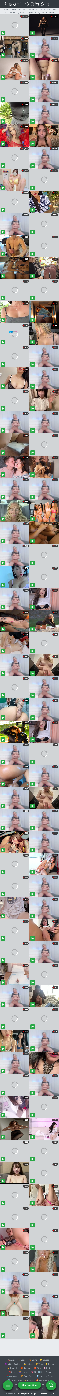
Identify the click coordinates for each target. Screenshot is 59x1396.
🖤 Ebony (22, 1360)
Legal (52, 1394)
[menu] (8, 1385)
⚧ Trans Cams (27, 1376)
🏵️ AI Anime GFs (43, 1380)
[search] (51, 1385)
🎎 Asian (11, 1360)
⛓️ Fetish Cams (15, 1380)
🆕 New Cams (44, 1372)
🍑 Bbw (37, 1368)
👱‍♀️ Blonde (49, 1364)
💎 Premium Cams (45, 1376)
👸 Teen (39, 1364)
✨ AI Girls (29, 1380)
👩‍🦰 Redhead (26, 1368)
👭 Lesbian (24, 1372)
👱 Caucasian (46, 1360)
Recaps (33, 1394)
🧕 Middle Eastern (13, 1364)
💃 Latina (33, 1360)
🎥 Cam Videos (44, 1384)
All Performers (43, 1394)
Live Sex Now (29, 1385)
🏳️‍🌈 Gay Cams (12, 1376)
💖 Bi (33, 1372)
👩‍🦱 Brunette (12, 1368)
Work (27, 1394)
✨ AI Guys (13, 1384)
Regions (21, 1394)
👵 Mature (28, 1364)
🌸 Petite (47, 1368)
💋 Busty (12, 1372)
